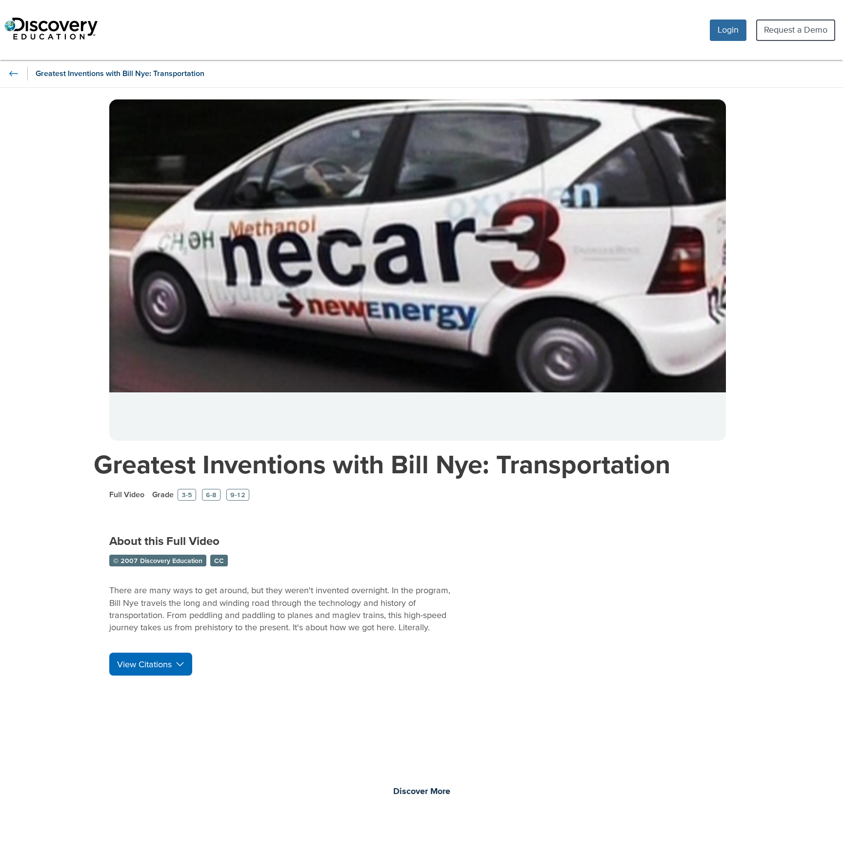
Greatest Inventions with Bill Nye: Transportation (382, 464)
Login (728, 29)
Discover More (421, 791)
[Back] (13, 73)
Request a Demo (795, 29)
